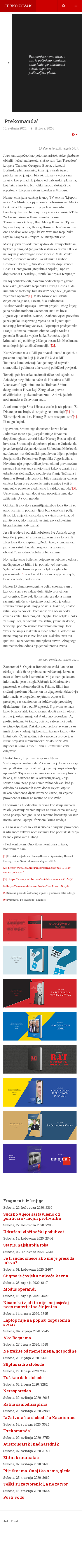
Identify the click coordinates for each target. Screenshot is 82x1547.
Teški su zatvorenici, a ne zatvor (35, 1484)
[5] (74, 488)
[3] (68, 411)
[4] (75, 416)
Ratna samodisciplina (25, 1404)
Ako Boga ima (17, 1337)
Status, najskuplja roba (26, 1245)
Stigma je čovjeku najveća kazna (35, 1275)
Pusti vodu (13, 1497)
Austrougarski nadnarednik (31, 1444)
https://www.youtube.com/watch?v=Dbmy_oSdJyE (38, 886)
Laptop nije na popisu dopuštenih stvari (36, 1322)
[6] (22, 574)
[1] (30, 296)
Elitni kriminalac (21, 1457)
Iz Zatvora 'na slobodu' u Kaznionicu (39, 1417)
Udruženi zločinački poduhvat (33, 1231)
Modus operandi (19, 1289)
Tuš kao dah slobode (23, 1377)
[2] (53, 345)
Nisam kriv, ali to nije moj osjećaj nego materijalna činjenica (36, 1305)
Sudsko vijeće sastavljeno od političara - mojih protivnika (32, 1216)
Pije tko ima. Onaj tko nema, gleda (37, 1470)
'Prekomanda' (17, 1430)
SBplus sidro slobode (23, 1364)
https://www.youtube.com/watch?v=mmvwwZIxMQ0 (41, 879)
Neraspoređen (17, 1390)
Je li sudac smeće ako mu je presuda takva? (38, 1260)
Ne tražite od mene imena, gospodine (40, 1351)
